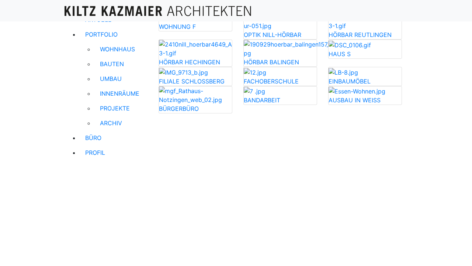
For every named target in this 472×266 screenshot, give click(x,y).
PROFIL (95, 152)
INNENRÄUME (119, 93)
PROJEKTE (115, 108)
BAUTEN (112, 64)
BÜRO (93, 137)
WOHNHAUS (117, 49)
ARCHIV (111, 123)
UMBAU (111, 78)
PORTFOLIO (101, 34)
